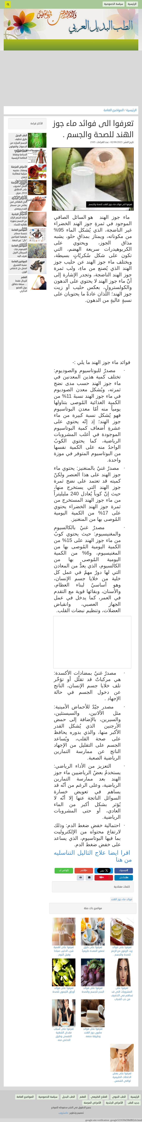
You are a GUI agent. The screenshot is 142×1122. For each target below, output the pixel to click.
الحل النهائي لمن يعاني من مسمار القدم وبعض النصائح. (18, 207)
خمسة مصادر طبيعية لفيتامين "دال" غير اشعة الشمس (19, 239)
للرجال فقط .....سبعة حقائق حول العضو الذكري (19, 286)
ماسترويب (63, 1113)
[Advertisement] (71, 78)
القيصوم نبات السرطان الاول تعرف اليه (20, 253)
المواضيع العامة (114, 110)
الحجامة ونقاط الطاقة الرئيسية (19, 156)
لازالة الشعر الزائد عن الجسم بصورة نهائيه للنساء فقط (18, 223)
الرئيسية (131, 110)
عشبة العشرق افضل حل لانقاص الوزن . (18, 268)
